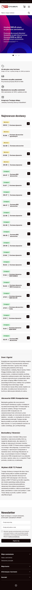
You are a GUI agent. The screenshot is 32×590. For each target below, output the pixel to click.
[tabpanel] (16, 34)
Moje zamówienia (7, 554)
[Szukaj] (29, 12)
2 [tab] (16, 55)
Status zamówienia (6, 557)
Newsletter (8, 512)
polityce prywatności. (14, 536)
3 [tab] (18, 55)
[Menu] (29, 6)
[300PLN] (16, 34)
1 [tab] (13, 55)
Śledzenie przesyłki (7, 560)
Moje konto (5, 566)
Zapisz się (16, 541)
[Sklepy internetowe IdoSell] (16, 585)
